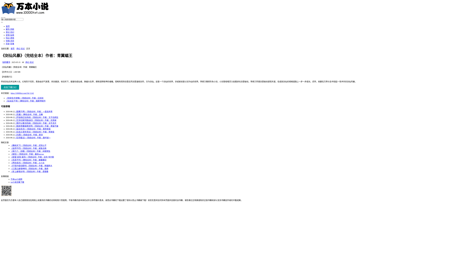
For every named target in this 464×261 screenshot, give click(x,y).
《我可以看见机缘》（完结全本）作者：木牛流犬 (35, 123)
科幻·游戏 (10, 38)
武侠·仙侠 (10, 35)
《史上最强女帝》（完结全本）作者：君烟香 (29, 171)
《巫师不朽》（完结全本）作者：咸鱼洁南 (28, 148)
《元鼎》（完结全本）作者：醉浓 (29, 135)
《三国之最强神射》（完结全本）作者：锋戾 (29, 169)
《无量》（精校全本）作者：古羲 (29, 114)
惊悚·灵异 (10, 41)
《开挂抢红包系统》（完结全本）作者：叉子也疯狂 (36, 117)
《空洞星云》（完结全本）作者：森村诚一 (33, 138)
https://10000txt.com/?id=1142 (22, 93)
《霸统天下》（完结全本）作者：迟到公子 (28, 145)
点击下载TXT (10, 87)
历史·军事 (10, 44)
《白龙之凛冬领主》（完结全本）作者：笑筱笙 (34, 132)
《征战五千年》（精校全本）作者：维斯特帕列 (25, 101)
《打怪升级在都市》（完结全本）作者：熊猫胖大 (31, 166)
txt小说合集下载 (17, 182)
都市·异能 (10, 29)
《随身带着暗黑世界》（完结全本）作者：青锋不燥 (36, 126)
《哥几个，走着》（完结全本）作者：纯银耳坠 (30, 151)
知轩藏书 (6, 62)
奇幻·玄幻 (10, 32)
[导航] (2, 17)
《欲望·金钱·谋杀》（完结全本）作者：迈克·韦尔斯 (32, 157)
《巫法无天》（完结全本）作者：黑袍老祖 (33, 129)
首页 (8, 26)
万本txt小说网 (16, 179)
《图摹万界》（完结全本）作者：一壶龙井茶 (33, 112)
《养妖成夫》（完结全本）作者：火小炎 (27, 163)
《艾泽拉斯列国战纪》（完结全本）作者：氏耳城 (35, 120)
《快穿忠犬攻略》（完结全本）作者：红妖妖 (25, 98)
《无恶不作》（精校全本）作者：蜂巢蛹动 (28, 160)
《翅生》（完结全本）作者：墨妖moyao (27, 154)
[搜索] (4, 17)
